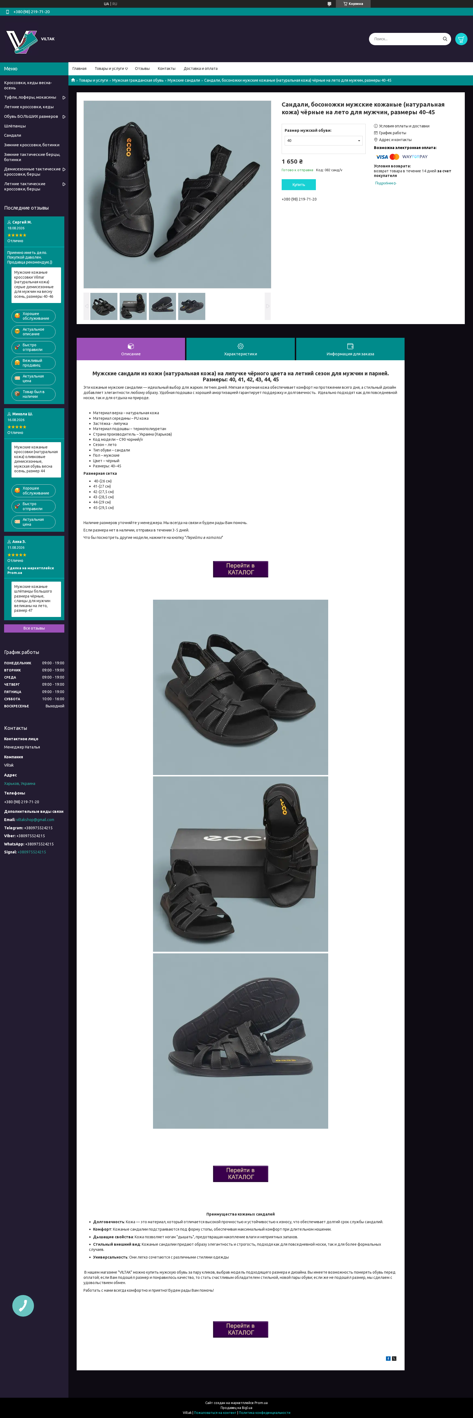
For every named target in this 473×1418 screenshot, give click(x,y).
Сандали (12, 135)
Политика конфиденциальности (264, 1412)
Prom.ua (261, 1403)
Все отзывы (34, 628)
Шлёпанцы (15, 126)
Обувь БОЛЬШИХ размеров (31, 116)
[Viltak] (21, 38)
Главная (79, 68)
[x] (394, 1359)
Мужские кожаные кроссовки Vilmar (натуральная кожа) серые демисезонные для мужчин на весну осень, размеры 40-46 (34, 284)
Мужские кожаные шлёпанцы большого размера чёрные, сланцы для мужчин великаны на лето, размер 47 (33, 598)
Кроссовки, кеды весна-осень (28, 85)
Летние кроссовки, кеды (29, 106)
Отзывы (142, 68)
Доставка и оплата (201, 68)
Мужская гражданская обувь (138, 80)
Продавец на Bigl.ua (236, 1408)
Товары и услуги (109, 68)
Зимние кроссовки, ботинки (31, 144)
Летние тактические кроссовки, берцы (24, 186)
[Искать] (445, 39)
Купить (299, 184)
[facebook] (388, 1359)
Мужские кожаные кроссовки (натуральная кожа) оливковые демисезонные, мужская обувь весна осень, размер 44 (36, 459)
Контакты (166, 68)
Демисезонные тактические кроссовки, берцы (32, 171)
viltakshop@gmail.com (35, 819)
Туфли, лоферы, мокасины (30, 97)
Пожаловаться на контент (215, 1412)
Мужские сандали (184, 80)
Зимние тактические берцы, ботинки (32, 157)
